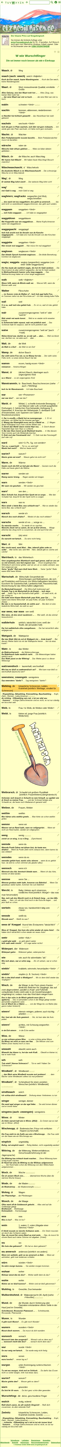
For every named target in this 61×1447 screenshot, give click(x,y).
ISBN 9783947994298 (40, 46)
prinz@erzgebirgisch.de (21, 42)
